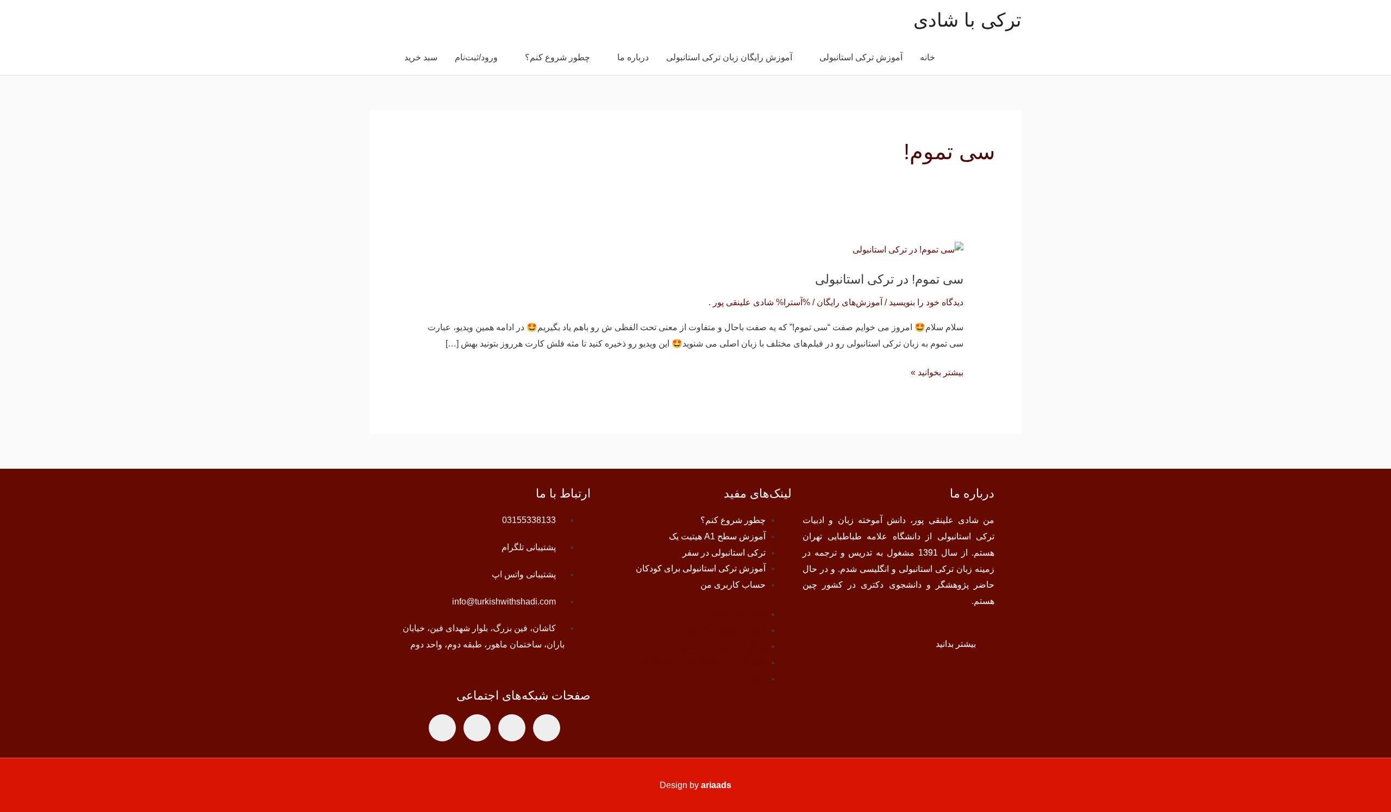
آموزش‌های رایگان (849, 302)
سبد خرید (420, 57)
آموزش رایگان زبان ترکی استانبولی (729, 57)
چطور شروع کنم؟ (557, 57)
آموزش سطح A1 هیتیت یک (717, 536)
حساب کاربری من (733, 584)
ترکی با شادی (967, 19)
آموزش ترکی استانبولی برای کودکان (701, 568)
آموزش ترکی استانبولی (861, 57)
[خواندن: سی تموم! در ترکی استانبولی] (908, 249)
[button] (382, 58)
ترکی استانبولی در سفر (724, 552)
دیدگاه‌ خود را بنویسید (926, 302)
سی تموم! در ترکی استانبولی (889, 279)
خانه (927, 57)
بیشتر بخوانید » (937, 370)
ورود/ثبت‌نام (476, 57)
